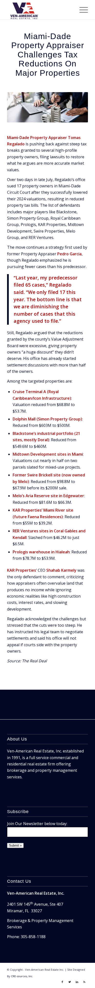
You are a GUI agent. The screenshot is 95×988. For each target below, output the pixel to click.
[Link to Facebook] (62, 982)
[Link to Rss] (84, 982)
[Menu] (81, 10)
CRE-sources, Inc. (22, 976)
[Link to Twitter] (69, 982)
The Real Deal (34, 661)
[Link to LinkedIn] (77, 982)
